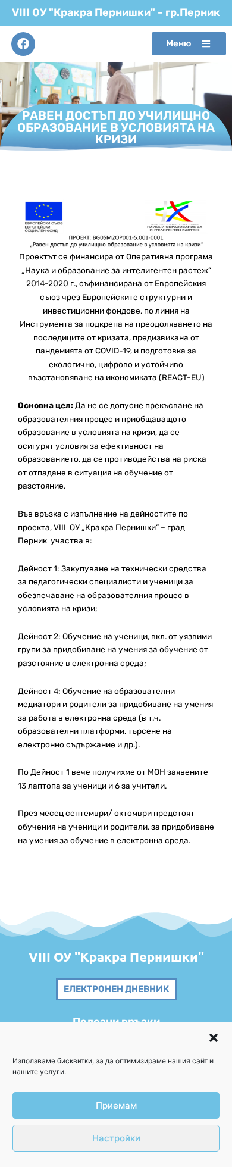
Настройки (116, 1138)
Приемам (116, 1105)
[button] (214, 1038)
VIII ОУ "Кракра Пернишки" (116, 957)
